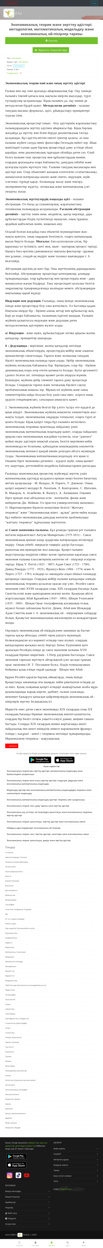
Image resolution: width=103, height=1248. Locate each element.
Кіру (94, 3)
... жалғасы (12, 746)
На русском (10, 1224)
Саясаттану (9, 1009)
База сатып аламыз (62, 1176)
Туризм (8, 1056)
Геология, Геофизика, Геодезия (18, 909)
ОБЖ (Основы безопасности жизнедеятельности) (25, 985)
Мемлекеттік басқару (14, 961)
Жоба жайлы (59, 1148)
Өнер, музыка (11, 1123)
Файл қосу (12, 1213)
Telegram (11, 1218)
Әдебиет (8, 1118)
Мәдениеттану (11, 980)
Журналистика (11, 933)
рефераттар (33, 1142)
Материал (23, 62)
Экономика (16, 58)
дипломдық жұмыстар (25, 1146)
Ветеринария (10, 900)
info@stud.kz (65, 1189)
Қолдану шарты (61, 1165)
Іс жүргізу (9, 852)
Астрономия (10, 866)
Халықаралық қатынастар (16, 1070)
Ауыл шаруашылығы (14, 871)
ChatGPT (57, 1154)
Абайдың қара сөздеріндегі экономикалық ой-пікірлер (33, 828)
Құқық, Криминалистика (15, 1113)
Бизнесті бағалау (12, 881)
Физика (8, 1061)
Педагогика (10, 990)
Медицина (9, 957)
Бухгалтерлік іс (11, 890)
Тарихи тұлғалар (12, 1042)
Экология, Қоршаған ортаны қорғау (20, 1080)
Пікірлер (9, 1207)
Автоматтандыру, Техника (16, 857)
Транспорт (9, 1052)
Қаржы (8, 1104)
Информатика (11, 938)
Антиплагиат (18, 66)
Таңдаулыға (12, 73)
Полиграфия (10, 995)
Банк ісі (8, 876)
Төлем (56, 1170)
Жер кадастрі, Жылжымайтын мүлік (20, 928)
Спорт (7, 1028)
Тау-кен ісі (9, 1047)
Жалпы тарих (10, 923)
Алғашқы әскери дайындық (16, 862)
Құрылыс (9, 1108)
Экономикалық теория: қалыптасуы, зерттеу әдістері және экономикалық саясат (46, 821)
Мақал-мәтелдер (13, 1191)
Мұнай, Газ (9, 971)
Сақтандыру (10, 1013)
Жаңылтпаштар (12, 1196)
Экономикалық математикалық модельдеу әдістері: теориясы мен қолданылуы (46, 799)
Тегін (56, 1181)
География (9, 904)
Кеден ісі (8, 942)
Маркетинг (9, 947)
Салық (7, 1004)
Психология (10, 999)
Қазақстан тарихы (12, 1099)
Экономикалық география (16, 1089)
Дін (6, 914)
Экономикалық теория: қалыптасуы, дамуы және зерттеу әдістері (39, 840)
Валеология (10, 895)
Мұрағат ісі (9, 976)
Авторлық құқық (61, 1159)
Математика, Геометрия (15, 952)
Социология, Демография (16, 1023)
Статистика (9, 1033)
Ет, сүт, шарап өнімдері (14, 919)
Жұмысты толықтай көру (52, 50)
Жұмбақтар (10, 1202)
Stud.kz (15, 13)
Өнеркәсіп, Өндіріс (13, 1127)
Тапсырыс (11, 3)
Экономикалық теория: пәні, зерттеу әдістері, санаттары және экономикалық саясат (48, 834)
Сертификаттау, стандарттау (17, 1018)
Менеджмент (10, 966)
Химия (8, 1075)
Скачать (53, 40)
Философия (10, 1066)
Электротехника (12, 1094)
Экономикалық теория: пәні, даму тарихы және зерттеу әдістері (38, 805)
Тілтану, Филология (13, 1037)
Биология (9, 885)
